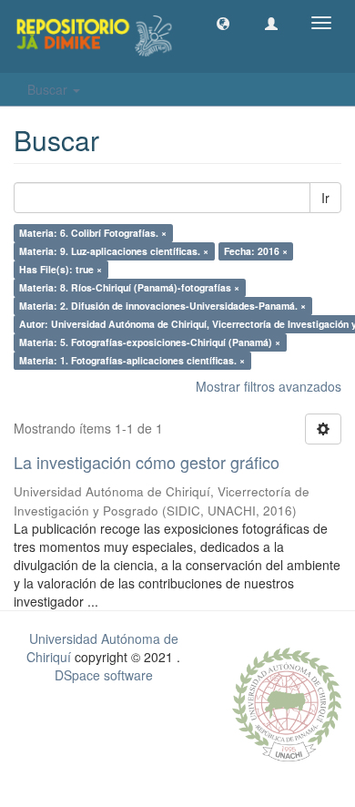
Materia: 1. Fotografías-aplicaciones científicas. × (132, 360)
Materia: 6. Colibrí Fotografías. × (93, 233)
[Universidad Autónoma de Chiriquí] (286, 702)
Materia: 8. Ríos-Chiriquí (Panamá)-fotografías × (129, 287)
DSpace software (104, 675)
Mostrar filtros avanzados (268, 386)
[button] (223, 22)
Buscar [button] (49, 89)
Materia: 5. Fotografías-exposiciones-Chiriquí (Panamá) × (149, 342)
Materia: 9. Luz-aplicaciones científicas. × (113, 251)
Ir (325, 198)
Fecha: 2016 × (256, 251)
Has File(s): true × (60, 269)
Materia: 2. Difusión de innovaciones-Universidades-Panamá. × (162, 305)
